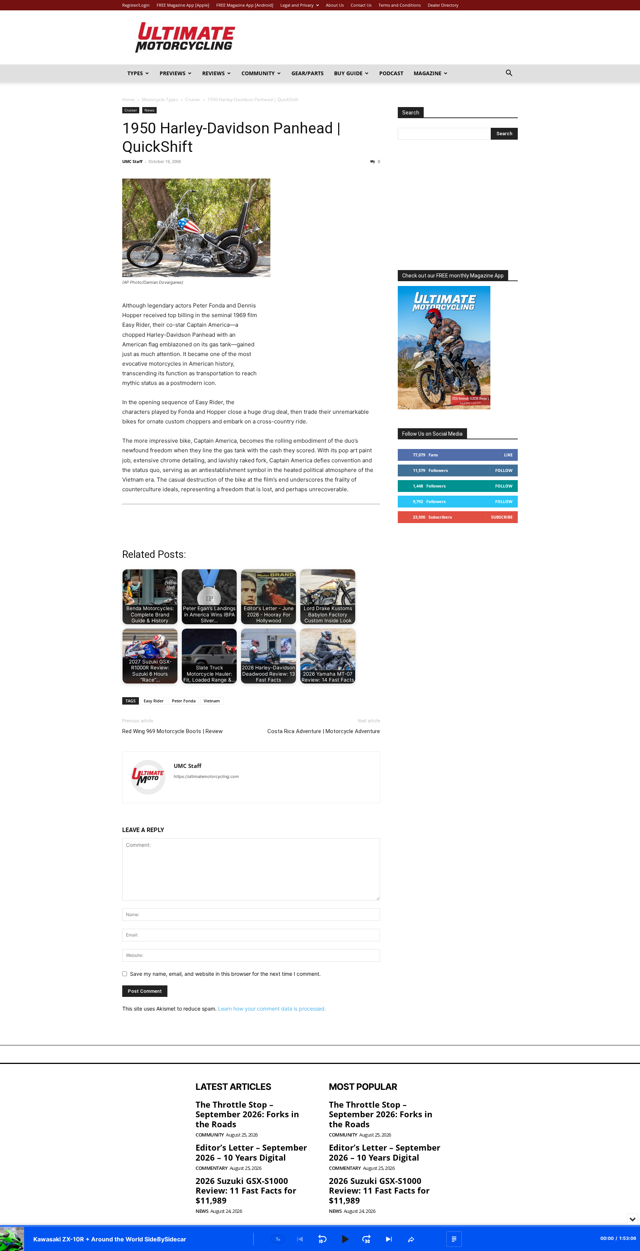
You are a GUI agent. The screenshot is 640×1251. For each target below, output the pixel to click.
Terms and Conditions (400, 5)
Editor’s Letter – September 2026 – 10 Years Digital (251, 1152)
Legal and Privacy (297, 5)
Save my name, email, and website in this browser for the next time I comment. (225, 974)
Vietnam (212, 700)
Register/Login (136, 5)
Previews (173, 73)
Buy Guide (348, 73)
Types (135, 73)
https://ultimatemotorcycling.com (206, 776)
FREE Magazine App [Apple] (183, 5)
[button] (509, 73)
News (149, 110)
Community (258, 73)
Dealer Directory (443, 5)
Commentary (211, 1168)
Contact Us (361, 5)
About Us (335, 5)
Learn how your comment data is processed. (272, 1008)
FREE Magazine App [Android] (244, 5)
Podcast (391, 73)
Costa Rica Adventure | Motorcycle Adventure (323, 731)
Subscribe (502, 517)
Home (128, 99)
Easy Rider (154, 700)
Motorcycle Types (160, 99)
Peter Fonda (184, 700)
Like (508, 455)
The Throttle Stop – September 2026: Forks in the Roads (247, 1114)
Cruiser (192, 99)
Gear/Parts (307, 73)
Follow (504, 470)
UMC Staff (132, 161)
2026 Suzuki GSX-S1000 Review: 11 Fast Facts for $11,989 (246, 1190)
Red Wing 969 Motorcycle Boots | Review (172, 731)
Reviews (213, 73)
